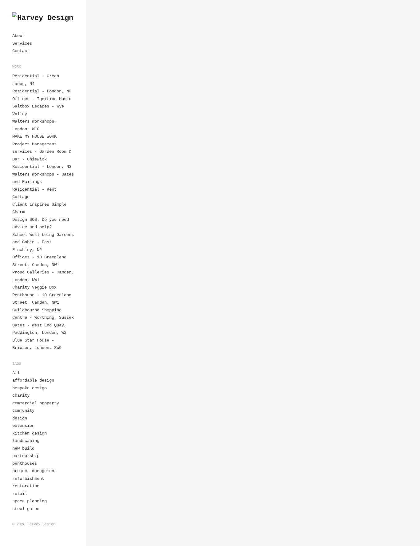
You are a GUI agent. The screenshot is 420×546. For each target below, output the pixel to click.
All (16, 372)
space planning (29, 501)
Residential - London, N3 (41, 91)
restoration (25, 485)
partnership (25, 455)
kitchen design (29, 433)
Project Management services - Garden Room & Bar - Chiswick (41, 152)
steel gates (25, 508)
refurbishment (28, 478)
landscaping (25, 440)
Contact (21, 50)
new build (23, 448)
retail (19, 493)
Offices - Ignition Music (41, 98)
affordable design (33, 380)
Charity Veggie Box (34, 287)
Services (22, 43)
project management (34, 470)
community (23, 410)
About (18, 35)
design (19, 418)
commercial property (35, 403)
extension (23, 425)
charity (21, 395)
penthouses (24, 463)
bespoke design (29, 388)
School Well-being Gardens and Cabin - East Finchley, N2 (43, 242)
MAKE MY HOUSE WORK (34, 136)
